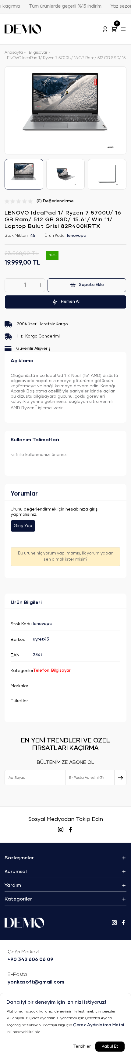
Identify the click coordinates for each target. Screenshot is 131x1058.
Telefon (41, 671)
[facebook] (70, 829)
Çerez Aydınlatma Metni (98, 1025)
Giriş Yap (23, 526)
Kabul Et (110, 1046)
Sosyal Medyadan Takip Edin (65, 819)
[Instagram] (114, 922)
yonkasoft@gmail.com (36, 978)
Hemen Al (70, 302)
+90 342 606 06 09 (30, 955)
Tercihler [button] (82, 1046)
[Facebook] (123, 922)
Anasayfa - (15, 53)
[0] (114, 29)
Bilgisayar (61, 671)
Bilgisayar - (40, 53)
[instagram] (60, 829)
